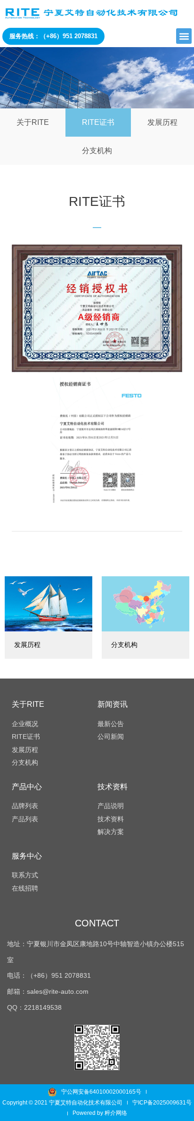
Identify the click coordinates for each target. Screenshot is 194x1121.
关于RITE (32, 122)
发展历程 (162, 122)
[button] (184, 36)
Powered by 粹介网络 (100, 1113)
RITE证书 (98, 122)
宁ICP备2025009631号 (162, 1102)
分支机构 (97, 151)
